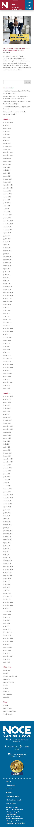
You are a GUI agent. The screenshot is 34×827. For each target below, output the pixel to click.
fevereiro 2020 (7, 322)
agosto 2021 (7, 269)
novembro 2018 (8, 367)
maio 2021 (6, 277)
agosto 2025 (7, 128)
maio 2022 (6, 242)
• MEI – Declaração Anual (14, 810)
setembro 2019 (7, 337)
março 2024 (6, 176)
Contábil (5, 673)
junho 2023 (6, 203)
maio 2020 (6, 313)
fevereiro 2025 (7, 146)
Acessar (5, 705)
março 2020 (6, 319)
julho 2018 (6, 379)
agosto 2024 (7, 164)
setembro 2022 (7, 230)
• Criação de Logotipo (13, 812)
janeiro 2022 (7, 254)
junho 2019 (6, 346)
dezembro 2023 (8, 185)
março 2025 (6, 143)
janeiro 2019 (7, 361)
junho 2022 (6, 239)
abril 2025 (6, 140)
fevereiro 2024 (7, 179)
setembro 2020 (7, 301)
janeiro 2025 (7, 149)
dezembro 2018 (8, 364)
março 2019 (6, 355)
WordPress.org (7, 714)
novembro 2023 (8, 188)
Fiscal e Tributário (8, 682)
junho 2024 (6, 170)
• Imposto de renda (12, 807)
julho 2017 (6, 385)
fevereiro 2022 (7, 251)
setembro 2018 (7, 373)
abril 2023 (6, 209)
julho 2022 (6, 236)
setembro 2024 (7, 161)
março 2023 (6, 212)
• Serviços (9, 789)
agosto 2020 (7, 304)
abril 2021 (6, 280)
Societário (6, 697)
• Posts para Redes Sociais (14, 818)
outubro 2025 (7, 125)
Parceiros (6, 691)
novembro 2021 (8, 260)
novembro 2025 (8, 122)
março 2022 (6, 248)
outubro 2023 (7, 191)
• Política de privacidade (14, 800)
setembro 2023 (7, 194)
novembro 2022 (8, 224)
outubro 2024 (7, 158)
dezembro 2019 (8, 328)
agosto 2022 (7, 233)
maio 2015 (6, 388)
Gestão (5, 685)
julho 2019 (6, 343)
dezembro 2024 (8, 152)
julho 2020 (6, 307)
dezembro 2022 (8, 221)
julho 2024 (6, 167)
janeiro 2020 (7, 325)
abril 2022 (6, 245)
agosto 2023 (7, 197)
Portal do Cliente (28, 5)
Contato (17, 12)
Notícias (5, 688)
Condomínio (7, 670)
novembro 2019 (8, 331)
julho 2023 (6, 200)
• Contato (9, 792)
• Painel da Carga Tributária (15, 823)
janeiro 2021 (7, 289)
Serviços (17, 9)
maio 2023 (6, 206)
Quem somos (15, 5)
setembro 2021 (7, 266)
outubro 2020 (7, 298)
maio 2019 (6, 349)
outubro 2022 (7, 227)
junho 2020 (6, 310)
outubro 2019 (7, 334)
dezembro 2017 (8, 382)
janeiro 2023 (7, 218)
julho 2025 (6, 131)
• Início (8, 781)
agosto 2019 (7, 340)
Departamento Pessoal (10, 676)
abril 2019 (6, 352)
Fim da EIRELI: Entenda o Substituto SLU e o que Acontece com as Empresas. (16, 49)
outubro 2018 (7, 370)
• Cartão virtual (11, 814)
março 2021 (6, 283)
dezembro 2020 (8, 292)
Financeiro (6, 679)
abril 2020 (6, 316)
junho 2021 (6, 274)
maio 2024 (6, 173)
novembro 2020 (8, 295)
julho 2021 (6, 271)
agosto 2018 (7, 376)
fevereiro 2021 (7, 286)
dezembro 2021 (8, 257)
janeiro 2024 (7, 182)
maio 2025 (6, 137)
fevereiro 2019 (7, 358)
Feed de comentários (9, 711)
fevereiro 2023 (7, 215)
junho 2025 (6, 134)
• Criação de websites (13, 816)
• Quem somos (10, 785)
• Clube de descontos (12, 796)
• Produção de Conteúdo (14, 821)
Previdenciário (7, 694)
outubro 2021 (7, 263)
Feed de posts (7, 708)
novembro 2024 (8, 155)
